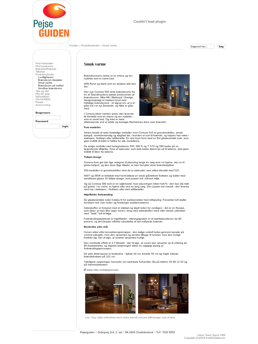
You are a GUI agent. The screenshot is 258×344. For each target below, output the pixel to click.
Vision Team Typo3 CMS (211, 335)
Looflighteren (45, 77)
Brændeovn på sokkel (50, 85)
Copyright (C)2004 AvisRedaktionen (204, 337)
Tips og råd (42, 91)
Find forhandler (44, 63)
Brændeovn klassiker (50, 80)
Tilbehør (40, 71)
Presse (40, 102)
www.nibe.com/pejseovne (102, 269)
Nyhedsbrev (42, 96)
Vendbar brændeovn (50, 88)
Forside (73, 45)
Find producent (44, 66)
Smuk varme (110, 45)
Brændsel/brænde (46, 68)
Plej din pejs (43, 93)
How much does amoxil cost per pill (130, 317)
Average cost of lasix (163, 317)
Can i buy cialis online (97, 317)
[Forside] (52, 42)
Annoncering (43, 105)
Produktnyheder (90, 45)
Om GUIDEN (43, 99)
